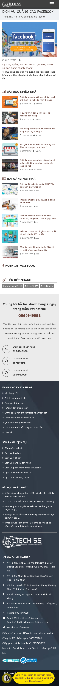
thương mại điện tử (12, 286)
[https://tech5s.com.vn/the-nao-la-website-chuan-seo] (10, 189)
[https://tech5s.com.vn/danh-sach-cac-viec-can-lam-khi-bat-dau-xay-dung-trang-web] (10, 118)
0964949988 (29, 315)
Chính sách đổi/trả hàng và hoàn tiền (23, 427)
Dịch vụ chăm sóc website (18, 472)
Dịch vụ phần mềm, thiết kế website (23, 467)
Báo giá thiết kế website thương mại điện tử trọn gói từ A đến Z (37, 146)
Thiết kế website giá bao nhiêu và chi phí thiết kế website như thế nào (38, 98)
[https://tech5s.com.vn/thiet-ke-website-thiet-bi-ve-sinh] (10, 220)
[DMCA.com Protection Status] (11, 660)
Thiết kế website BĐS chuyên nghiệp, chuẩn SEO (37, 201)
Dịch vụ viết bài (13, 458)
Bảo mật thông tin (14, 403)
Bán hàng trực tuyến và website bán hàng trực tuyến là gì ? (37, 130)
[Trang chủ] (11, 4)
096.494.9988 (21, 613)
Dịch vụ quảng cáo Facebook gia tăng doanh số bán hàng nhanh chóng (28, 66)
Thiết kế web (47, 286)
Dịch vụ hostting (13, 453)
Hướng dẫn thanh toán (16, 408)
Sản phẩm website (14, 448)
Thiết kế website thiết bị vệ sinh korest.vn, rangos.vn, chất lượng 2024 (38, 217)
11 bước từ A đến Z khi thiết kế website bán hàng (35, 114)
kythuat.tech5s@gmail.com (36, 622)
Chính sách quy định (15, 398)
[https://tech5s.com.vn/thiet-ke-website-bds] (10, 204)
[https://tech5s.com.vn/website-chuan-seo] (10, 236)
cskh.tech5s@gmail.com (31, 618)
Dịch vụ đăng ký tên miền (18, 462)
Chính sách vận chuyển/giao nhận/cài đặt (26, 412)
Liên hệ (8, 432)
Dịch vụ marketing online (17, 477)
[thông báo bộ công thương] (28, 660)
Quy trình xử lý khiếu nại (18, 422)
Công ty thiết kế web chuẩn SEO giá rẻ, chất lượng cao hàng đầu (37, 248)
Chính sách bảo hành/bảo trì (19, 417)
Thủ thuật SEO (31, 286)
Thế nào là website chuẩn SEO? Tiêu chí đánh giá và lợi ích (37, 185)
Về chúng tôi (11, 393)
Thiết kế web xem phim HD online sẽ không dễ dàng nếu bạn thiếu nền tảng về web (37, 163)
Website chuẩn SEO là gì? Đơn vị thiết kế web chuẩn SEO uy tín (38, 233)
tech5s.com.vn (22, 627)
